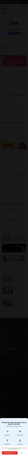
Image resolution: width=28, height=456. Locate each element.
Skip (22, 452)
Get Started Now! (9, 453)
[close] (25, 420)
